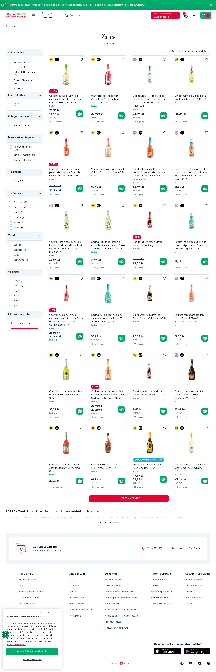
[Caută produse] (66, 15)
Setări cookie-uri (32, 660)
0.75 (18, 281)
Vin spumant (23, 62)
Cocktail (20, 67)
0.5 (17, 291)
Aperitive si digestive (24, 148)
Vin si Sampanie (24, 155)
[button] (165, 15)
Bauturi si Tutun (24, 126)
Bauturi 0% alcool (25, 160)
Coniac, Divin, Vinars (24, 82)
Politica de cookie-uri (16, 645)
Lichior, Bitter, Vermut (25, 74)
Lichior (19, 213)
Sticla (18, 181)
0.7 (17, 301)
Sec (17, 245)
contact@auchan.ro (173, 548)
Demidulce (21, 260)
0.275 (18, 286)
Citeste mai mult (110, 523)
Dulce (18, 255)
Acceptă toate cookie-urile (32, 651)
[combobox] (105, 15)
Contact (198, 548)
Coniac (19, 228)
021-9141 (151, 548)
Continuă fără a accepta (49, 613)
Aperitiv (19, 218)
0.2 (17, 296)
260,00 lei (24, 323)
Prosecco (20, 89)
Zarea (15, 26)
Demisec (20, 250)
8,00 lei (13, 323)
